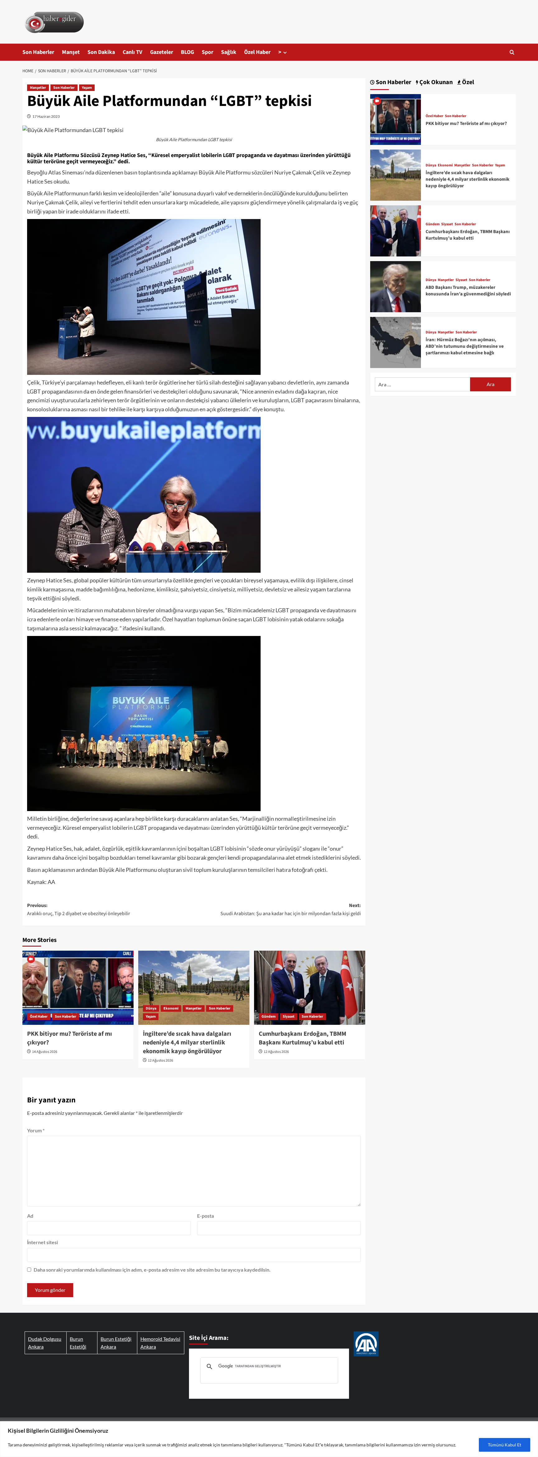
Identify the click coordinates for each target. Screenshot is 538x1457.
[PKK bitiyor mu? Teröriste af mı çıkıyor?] (78, 988)
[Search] (512, 52)
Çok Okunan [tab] (435, 82)
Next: (290, 909)
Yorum (36, 1130)
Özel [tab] (467, 82)
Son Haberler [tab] (393, 82)
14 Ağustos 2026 (44, 1051)
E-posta (205, 1216)
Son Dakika (101, 52)
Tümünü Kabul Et (504, 1444)
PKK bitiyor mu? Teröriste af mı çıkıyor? (466, 123)
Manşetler (38, 87)
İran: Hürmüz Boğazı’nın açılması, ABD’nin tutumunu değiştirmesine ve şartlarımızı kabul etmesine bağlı (465, 346)
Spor (207, 52)
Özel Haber (257, 52)
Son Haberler (38, 52)
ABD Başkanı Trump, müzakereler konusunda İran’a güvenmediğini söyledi (468, 290)
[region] (269, 1439)
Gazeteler (161, 52)
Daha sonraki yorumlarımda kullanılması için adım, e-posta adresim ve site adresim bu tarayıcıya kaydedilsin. (152, 1270)
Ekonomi (170, 1008)
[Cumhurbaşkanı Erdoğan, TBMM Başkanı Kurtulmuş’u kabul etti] (309, 988)
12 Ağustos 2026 (160, 1060)
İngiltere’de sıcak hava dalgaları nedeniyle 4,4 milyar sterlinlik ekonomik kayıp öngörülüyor (187, 1042)
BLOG (187, 52)
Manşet (71, 52)
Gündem (269, 1016)
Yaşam (87, 87)
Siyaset (289, 1016)
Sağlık (228, 52)
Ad (30, 1216)
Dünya (151, 1008)
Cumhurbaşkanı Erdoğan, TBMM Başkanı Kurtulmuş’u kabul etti (302, 1038)
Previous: (78, 909)
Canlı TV (132, 52)
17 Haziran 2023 (46, 116)
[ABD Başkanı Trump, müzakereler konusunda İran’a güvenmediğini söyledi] (395, 286)
